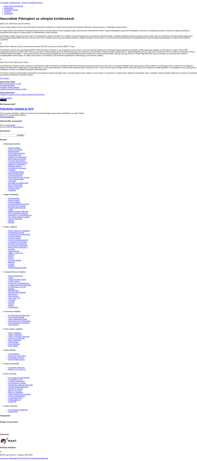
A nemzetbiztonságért (16, 172)
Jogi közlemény (24, 458)
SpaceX (11, 303)
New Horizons (13, 296)
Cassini (11, 278)
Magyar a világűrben (15, 392)
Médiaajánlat (14, 458)
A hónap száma (13, 188)
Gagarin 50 (12, 402)
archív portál (10, 125)
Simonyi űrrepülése (15, 219)
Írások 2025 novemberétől (13, 6)
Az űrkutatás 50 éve (15, 398)
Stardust (11, 289)
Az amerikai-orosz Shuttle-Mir (19, 378)
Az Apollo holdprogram (16, 381)
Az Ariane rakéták (14, 260)
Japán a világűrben (15, 335)
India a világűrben (14, 333)
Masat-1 (11, 221)
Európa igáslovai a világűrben (19, 231)
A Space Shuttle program (17, 279)
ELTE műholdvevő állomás (18, 213)
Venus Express (13, 251)
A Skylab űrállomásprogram (18, 387)
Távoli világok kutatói (16, 179)
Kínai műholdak (14, 344)
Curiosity (11, 302)
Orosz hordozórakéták (16, 317)
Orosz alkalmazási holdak (17, 319)
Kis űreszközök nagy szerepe (19, 177)
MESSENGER (13, 291)
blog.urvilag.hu (18, 127)
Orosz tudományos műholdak (18, 323)
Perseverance (13, 307)
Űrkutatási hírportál (11, 10)
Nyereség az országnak (16, 206)
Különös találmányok (15, 174)
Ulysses (11, 264)
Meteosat (11, 262)
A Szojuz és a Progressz (17, 356)
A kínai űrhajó (13, 342)
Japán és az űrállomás (16, 338)
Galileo (10, 257)
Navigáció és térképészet (17, 157)
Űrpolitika (11, 170)
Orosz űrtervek (13, 325)
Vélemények (12, 412)
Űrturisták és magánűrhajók (18, 183)
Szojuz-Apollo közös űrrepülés (19, 394)
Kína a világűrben (14, 340)
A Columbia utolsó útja (16, 368)
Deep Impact (12, 294)
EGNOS (11, 255)
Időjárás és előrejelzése (17, 164)
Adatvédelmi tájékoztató (39, 458)
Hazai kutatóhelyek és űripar (18, 204)
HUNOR (11, 222)
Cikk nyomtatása (6, 98)
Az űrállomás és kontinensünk (19, 234)
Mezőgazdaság (13, 151)
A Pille (10, 209)
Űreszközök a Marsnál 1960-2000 (20, 385)
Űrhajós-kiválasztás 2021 (17, 268)
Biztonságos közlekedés (17, 159)
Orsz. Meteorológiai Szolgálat (19, 217)
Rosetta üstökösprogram (17, 208)
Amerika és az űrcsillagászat (18, 283)
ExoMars (11, 266)
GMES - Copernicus (15, 253)
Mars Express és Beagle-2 (17, 247)
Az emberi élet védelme (16, 161)
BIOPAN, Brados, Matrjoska (18, 211)
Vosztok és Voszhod (15, 389)
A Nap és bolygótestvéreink (18, 240)
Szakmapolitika (13, 198)
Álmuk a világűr (13, 200)
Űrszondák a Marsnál (16, 358)
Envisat (11, 258)
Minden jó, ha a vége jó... (17, 369)
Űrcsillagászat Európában (17, 242)
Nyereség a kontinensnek (17, 244)
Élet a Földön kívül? (15, 185)
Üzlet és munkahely (15, 150)
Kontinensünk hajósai (16, 232)
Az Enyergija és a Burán (17, 383)
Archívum (7, 12)
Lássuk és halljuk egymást (17, 162)
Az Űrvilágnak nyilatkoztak (17, 410)
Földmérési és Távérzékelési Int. (20, 215)
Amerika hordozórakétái (17, 292)
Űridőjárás (12, 190)
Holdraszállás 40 (14, 400)
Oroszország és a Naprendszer (19, 321)
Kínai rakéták (13, 346)
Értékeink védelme (15, 166)
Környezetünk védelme (16, 153)
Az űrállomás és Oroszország (19, 315)
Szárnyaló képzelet (15, 175)
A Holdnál (11, 300)
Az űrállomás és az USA (17, 287)
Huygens (11, 249)
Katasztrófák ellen (14, 155)
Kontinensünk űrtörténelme (18, 245)
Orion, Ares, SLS (14, 298)
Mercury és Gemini (15, 391)
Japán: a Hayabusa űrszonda (19, 336)
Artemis (11, 305)
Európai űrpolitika (14, 236)
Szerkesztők (8, 13)
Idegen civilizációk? (15, 187)
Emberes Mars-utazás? (16, 359)
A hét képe (12, 181)
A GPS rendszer (14, 281)
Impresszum (4, 458)
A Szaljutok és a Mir (15, 379)
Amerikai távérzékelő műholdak (19, 285)
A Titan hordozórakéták (16, 396)
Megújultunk (8, 8)
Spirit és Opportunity (15, 276)
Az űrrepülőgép (13, 354)
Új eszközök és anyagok (17, 168)
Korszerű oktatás (14, 148)
